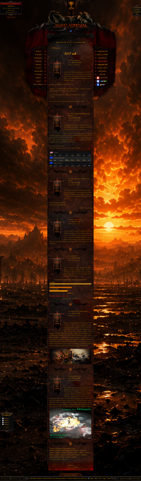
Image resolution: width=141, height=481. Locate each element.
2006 (82, 450)
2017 (68, 455)
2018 (73, 455)
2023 (62, 457)
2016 (63, 455)
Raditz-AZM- (77, 62)
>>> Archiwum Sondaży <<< (70, 299)
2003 (63, 450)
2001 (51, 450)
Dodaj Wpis (11, 17)
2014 (51, 455)
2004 (70, 450)
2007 (51, 453)
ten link (82, 394)
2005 (76, 450)
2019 (78, 455)
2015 (57, 455)
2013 (87, 453)
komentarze (85, 208)
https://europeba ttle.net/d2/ (62, 84)
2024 (68, 457)
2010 (70, 453)
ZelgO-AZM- (76, 118)
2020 (84, 455)
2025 (74, 457)
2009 (64, 453)
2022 (56, 457)
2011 (75, 453)
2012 (81, 453)
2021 (51, 457)
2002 (57, 450)
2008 (58, 453)
